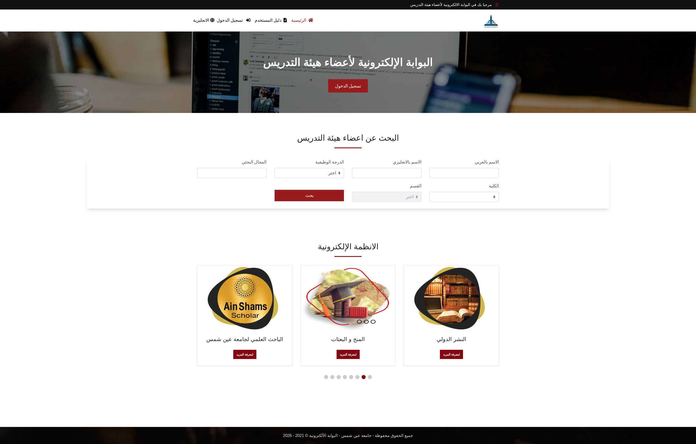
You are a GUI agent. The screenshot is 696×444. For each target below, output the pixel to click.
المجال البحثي (254, 162)
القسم (415, 186)
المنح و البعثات (348, 339)
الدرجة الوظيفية (329, 162)
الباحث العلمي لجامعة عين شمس (244, 339)
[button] (370, 377)
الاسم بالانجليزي (407, 162)
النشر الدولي (451, 339)
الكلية (494, 186)
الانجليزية (201, 20)
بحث (309, 195)
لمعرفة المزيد (451, 354)
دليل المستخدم (268, 20)
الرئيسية (299, 20)
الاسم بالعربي (487, 162)
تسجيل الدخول (230, 20)
